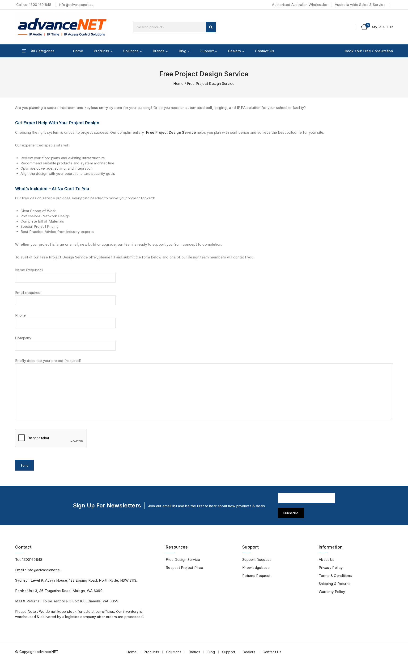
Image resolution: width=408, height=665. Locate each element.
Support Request (256, 559)
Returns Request (256, 575)
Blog (211, 652)
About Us (326, 559)
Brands (194, 652)
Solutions (174, 652)
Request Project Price (184, 567)
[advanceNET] (62, 27)
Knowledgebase (256, 567)
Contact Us (264, 51)
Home (78, 51)
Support (228, 652)
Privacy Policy (331, 567)
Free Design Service (183, 559)
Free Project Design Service (170, 132)
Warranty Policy (332, 591)
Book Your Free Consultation (369, 51)
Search (211, 27)
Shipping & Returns (334, 583)
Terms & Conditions (335, 575)
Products (151, 652)
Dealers (248, 652)
